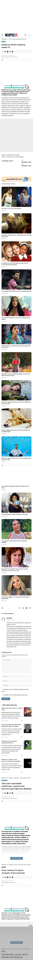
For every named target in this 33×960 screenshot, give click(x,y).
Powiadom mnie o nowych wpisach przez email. (15, 695)
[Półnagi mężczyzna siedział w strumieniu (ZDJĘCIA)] (27, 745)
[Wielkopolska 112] (11, 35)
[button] (3, 35)
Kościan (3, 867)
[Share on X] (5, 51)
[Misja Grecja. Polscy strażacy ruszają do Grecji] (27, 712)
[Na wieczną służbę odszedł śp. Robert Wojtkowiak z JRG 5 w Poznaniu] (27, 728)
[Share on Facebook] (19, 608)
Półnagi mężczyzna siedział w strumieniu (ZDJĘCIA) (9, 742)
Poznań (3, 41)
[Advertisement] (16, 16)
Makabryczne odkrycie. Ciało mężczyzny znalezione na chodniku (11, 760)
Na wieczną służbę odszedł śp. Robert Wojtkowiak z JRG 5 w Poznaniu (11, 725)
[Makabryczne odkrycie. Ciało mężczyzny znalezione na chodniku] (27, 763)
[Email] (8, 51)
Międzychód (4, 780)
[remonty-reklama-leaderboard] (16, 179)
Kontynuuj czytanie (16, 858)
